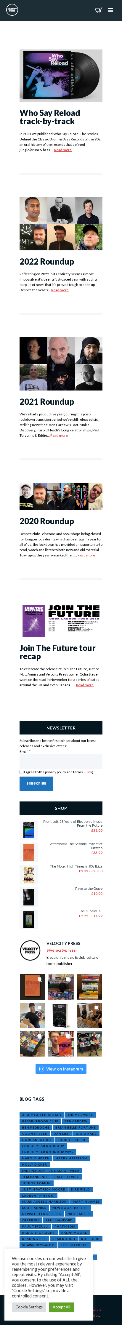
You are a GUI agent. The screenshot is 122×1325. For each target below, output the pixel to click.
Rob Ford (90, 1239)
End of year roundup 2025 (47, 1152)
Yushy (62, 1257)
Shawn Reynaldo (38, 1245)
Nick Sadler (79, 1214)
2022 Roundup (47, 261)
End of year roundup (43, 1146)
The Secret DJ (67, 1251)
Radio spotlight (38, 1232)
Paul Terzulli (35, 1226)
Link (89, 772)
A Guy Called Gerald (41, 1115)
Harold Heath (36, 1158)
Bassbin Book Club (40, 1121)
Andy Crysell (80, 1115)
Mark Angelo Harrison (44, 1201)
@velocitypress (61, 950)
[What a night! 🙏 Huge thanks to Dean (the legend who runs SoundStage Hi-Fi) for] (89, 1015)
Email (25, 751)
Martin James (86, 1201)
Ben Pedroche (35, 1127)
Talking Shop (35, 1251)
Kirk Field (80, 1189)
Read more (63, 150)
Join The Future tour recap (58, 652)
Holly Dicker (34, 1164)
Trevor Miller (36, 1257)
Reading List (34, 1239)
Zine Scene (84, 1257)
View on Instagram (64, 1068)
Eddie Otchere (72, 1140)
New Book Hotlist (70, 1207)
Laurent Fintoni (38, 1195)
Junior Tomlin (36, 1183)
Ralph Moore (74, 1232)
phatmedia (65, 1226)
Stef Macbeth (74, 1245)
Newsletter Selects (41, 1214)
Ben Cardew (76, 1121)
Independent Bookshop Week (51, 1170)
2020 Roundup (47, 521)
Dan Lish (62, 1133)
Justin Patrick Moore (43, 1189)
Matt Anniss (34, 1207)
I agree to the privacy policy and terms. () (58, 772)
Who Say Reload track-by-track (50, 117)
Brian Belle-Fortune (75, 1127)
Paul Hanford (59, 1220)
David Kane (86, 1133)
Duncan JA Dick (37, 1140)
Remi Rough (63, 1239)
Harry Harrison (71, 1158)
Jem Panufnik (35, 1177)
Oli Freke (31, 1220)
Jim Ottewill (66, 1177)
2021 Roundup (47, 402)
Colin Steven (35, 1133)
